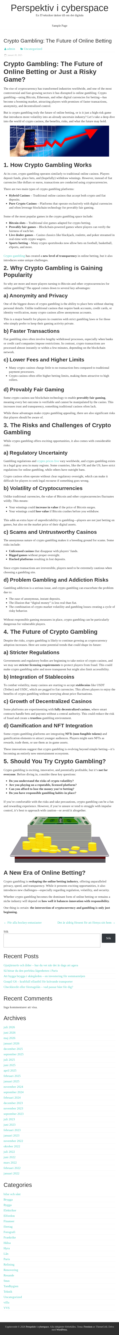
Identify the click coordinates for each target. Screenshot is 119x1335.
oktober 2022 (12, 1146)
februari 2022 (12, 1168)
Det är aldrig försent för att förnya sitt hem (86, 922)
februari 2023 (12, 1130)
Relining (9, 1264)
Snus (7, 1280)
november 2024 (13, 1086)
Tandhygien (11, 1286)
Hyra (7, 1248)
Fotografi (9, 1232)
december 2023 (13, 1103)
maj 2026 (9, 1038)
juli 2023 (9, 1119)
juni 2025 (9, 1065)
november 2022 (13, 1141)
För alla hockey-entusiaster (23, 922)
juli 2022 (9, 1151)
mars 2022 (10, 1162)
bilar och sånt (12, 1194)
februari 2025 (12, 1076)
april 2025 (10, 1070)
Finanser (9, 1221)
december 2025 (13, 1048)
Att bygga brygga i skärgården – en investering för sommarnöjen (44, 976)
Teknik (8, 1291)
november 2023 (13, 1108)
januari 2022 (11, 1173)
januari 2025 (11, 1081)
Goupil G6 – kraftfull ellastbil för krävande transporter (38, 981)
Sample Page (59, 25)
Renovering (11, 1270)
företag (8, 1226)
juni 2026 (9, 1032)
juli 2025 (9, 1059)
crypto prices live (48, 461)
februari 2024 (12, 1097)
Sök (6, 931)
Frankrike (10, 1237)
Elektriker (10, 1210)
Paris (7, 1259)
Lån (6, 1253)
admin (11, 48)
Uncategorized (33, 48)
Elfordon (9, 1215)
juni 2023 (9, 1124)
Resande (9, 1275)
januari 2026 (11, 1043)
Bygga (8, 1205)
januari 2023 (11, 1135)
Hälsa (7, 1242)
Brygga (8, 1199)
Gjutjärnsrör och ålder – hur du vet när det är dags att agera (41, 965)
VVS (7, 1307)
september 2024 (14, 1092)
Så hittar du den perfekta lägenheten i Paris (31, 970)
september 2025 (14, 1054)
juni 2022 (9, 1157)
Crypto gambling (14, 255)
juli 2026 (9, 1027)
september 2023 (14, 1113)
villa (6, 1302)
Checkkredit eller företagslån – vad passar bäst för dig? (38, 987)
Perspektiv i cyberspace (59, 8)
